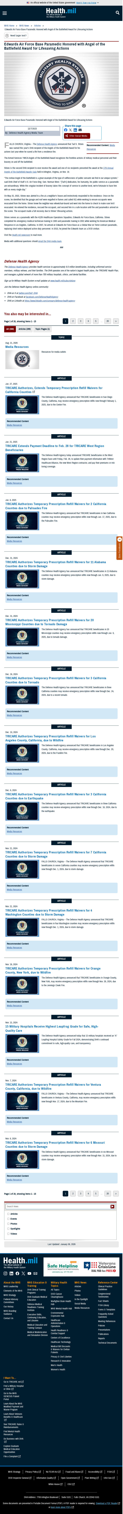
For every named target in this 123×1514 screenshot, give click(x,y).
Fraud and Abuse (73, 1471)
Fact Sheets (103, 1301)
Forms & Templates (106, 1309)
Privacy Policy (31, 1471)
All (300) (10, 329)
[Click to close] (119, 539)
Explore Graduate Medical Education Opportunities (12, 1449)
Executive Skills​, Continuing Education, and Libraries (36, 1317)
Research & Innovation (61, 1360)
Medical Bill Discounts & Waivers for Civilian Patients (60, 1349)
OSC (70, 1484)
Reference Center (108, 1282)
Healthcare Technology (61, 1342)
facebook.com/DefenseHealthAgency (42, 296)
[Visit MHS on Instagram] (5, 1274)
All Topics (55, 1289)
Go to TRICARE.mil (12, 1381)
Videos (13, 1233)
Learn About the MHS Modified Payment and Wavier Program (13, 1406)
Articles (14, 1214)
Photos (13, 1223)
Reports (101, 1338)
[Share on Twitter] (70, 130)
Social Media (80, 1303)
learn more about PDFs (61, 1507)
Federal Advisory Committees (11, 1301)
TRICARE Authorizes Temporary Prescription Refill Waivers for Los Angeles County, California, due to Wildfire (50, 738)
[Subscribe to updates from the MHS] (35, 1274)
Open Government (69, 1477)
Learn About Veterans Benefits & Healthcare (13, 1415)
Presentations (104, 1329)
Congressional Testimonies (104, 1295)
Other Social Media (78, 135)
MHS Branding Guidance (10, 1312)
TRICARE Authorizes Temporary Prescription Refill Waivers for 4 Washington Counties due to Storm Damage (48, 912)
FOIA (109, 1471)
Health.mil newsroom (21, 235)
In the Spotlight (81, 1299)
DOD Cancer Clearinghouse (57, 1295)
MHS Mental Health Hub (61, 1308)
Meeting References (107, 1321)
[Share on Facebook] (65, 130)
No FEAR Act (52, 1471)
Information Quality (44, 1477)
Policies (101, 1325)
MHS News (80, 1282)
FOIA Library (103, 1305)
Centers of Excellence (60, 1337)
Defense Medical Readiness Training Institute (35, 1307)
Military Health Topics (59, 1284)
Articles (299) (25, 329)
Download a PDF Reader (106, 1503)
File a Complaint (11, 1456)
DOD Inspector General (18, 1477)
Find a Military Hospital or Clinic (14, 1388)
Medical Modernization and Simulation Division (37, 1334)
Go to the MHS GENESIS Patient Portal (11, 1396)
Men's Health (56, 1365)
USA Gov (108, 1477)
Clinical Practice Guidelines (105, 1288)
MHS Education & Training (37, 1284)
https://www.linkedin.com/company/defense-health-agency (50, 300)
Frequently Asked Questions (105, 1315)
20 (108, 321)
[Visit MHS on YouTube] (29, 1274)
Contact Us (8, 1318)
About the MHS (12, 1282)
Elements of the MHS (13, 1290)
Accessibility (93, 1471)
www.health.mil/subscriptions (62, 280)
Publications (103, 1334)
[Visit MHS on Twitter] (23, 1274)
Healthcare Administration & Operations (58, 1323)
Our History (9, 1306)
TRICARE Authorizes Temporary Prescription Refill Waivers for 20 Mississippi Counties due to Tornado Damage (49, 622)
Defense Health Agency (47, 144)
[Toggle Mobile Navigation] (4, 13)
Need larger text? (18, 35)
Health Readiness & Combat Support (59, 1332)
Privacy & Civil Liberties (61, 1356)
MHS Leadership (11, 1286)
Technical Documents (107, 1342)
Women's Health (58, 1369)
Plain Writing (90, 1477)
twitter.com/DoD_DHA (28, 293)
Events (13, 1219)
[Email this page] (80, 130)
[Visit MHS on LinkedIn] (11, 1274)
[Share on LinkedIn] (75, 130)
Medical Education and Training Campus (37, 1326)
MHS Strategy (10, 1295)
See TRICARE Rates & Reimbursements (14, 1426)
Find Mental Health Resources (12, 1433)
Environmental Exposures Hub (57, 1314)
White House (54, 1484)
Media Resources (17, 347)
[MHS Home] (22, 1268)
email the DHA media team (50, 241)
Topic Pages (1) (42, 329)
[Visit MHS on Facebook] (17, 1274)
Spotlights (15, 1228)
